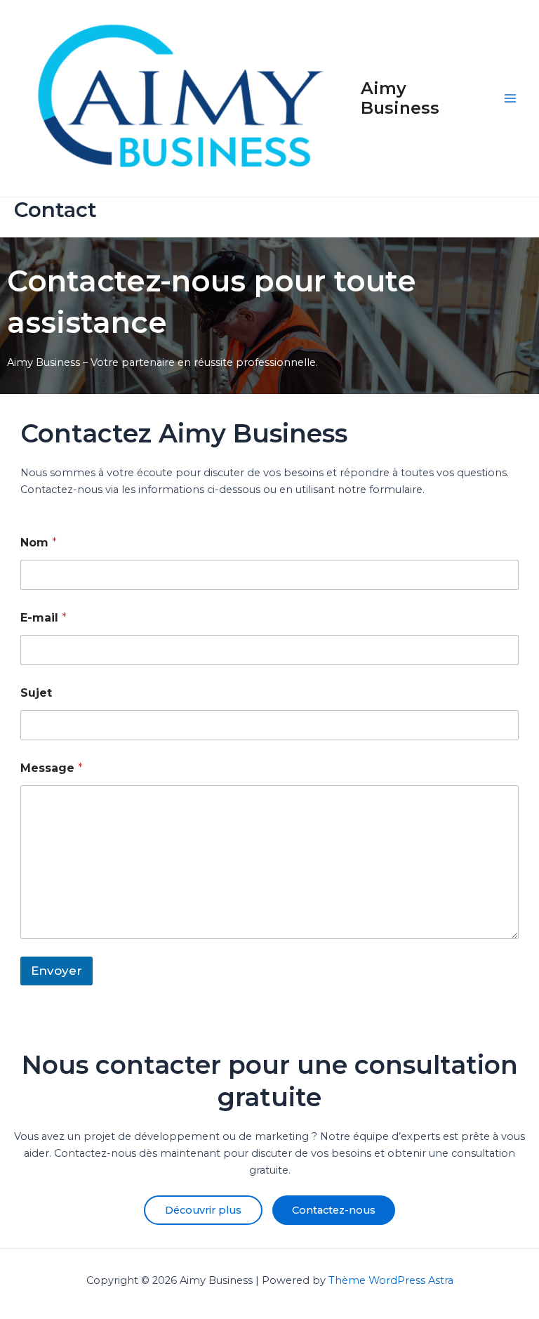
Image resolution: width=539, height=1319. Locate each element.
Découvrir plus (203, 1210)
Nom (38, 542)
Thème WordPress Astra (390, 1280)
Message (51, 768)
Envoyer (56, 971)
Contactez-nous (333, 1210)
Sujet (36, 693)
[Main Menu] (510, 98)
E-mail (43, 617)
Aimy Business (400, 98)
